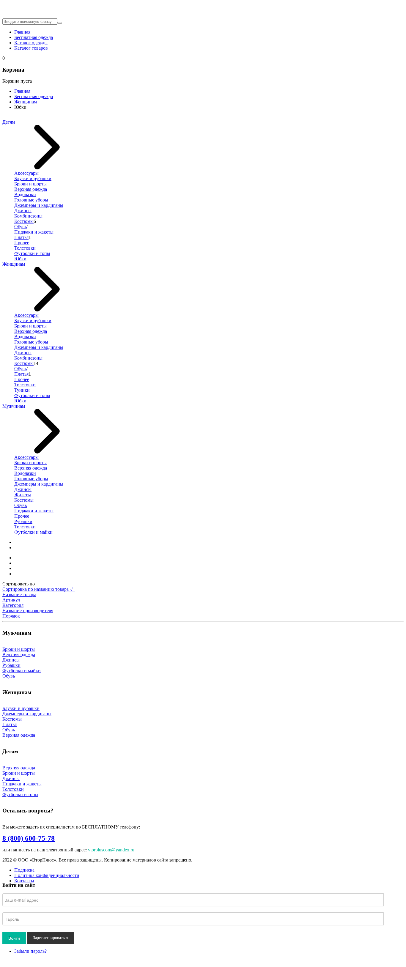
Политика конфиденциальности (46, 875)
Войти (14, 938)
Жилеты (22, 494)
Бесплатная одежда (33, 37)
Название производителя (27, 610)
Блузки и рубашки (32, 178)
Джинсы (23, 210)
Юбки (20, 258)
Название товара (19, 594)
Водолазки (25, 194)
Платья (21, 237)
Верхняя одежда (30, 189)
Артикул (11, 599)
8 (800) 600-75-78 (28, 838)
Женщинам (25, 101)
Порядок (11, 615)
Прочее (21, 242)
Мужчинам (13, 406)
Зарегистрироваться (50, 937)
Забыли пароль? (30, 951)
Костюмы (24, 221)
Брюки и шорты (30, 183)
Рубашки (23, 521)
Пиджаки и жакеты (33, 231)
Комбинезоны (28, 215)
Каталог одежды (31, 42)
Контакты (24, 880)
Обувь (20, 226)
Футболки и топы (32, 253)
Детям (8, 122)
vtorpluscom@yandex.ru (111, 849)
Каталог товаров (31, 48)
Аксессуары (26, 173)
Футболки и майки (33, 532)
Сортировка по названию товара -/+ (38, 589)
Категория (12, 605)
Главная (22, 31)
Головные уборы (31, 199)
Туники (22, 390)
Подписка (24, 869)
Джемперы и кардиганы (38, 205)
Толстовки (25, 248)
